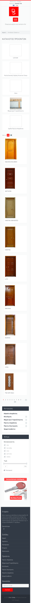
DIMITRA (8, 250)
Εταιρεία (4, 548)
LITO (6, 279)
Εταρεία (19, 1)
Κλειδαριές (8, 417)
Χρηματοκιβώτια (9, 429)
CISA (8, 445)
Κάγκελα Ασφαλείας (10, 413)
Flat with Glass (9, 393)
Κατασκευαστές (9, 442)
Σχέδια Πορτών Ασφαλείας (15, 128)
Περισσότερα (6, 526)
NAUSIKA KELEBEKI (11, 162)
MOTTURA (9, 454)
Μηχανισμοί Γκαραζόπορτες (16, 111)
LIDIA (6, 367)
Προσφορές (5, 544)
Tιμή (5, 461)
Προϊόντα (4, 541)
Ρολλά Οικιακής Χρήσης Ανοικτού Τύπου (15, 75)
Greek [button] (16, 5)
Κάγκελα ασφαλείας (8, 573)
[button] (26, 400)
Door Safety (9, 448)
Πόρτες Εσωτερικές (11, 426)
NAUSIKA (8, 308)
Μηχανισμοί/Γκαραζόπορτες (10, 563)
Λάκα (15, 93)
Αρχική (4, 32)
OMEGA (8, 456)
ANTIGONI (8, 191)
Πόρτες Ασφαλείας (10, 423)
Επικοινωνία (13, 1)
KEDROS (7, 338)
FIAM (8, 451)
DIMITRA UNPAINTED (11, 220)
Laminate (15, 57)
